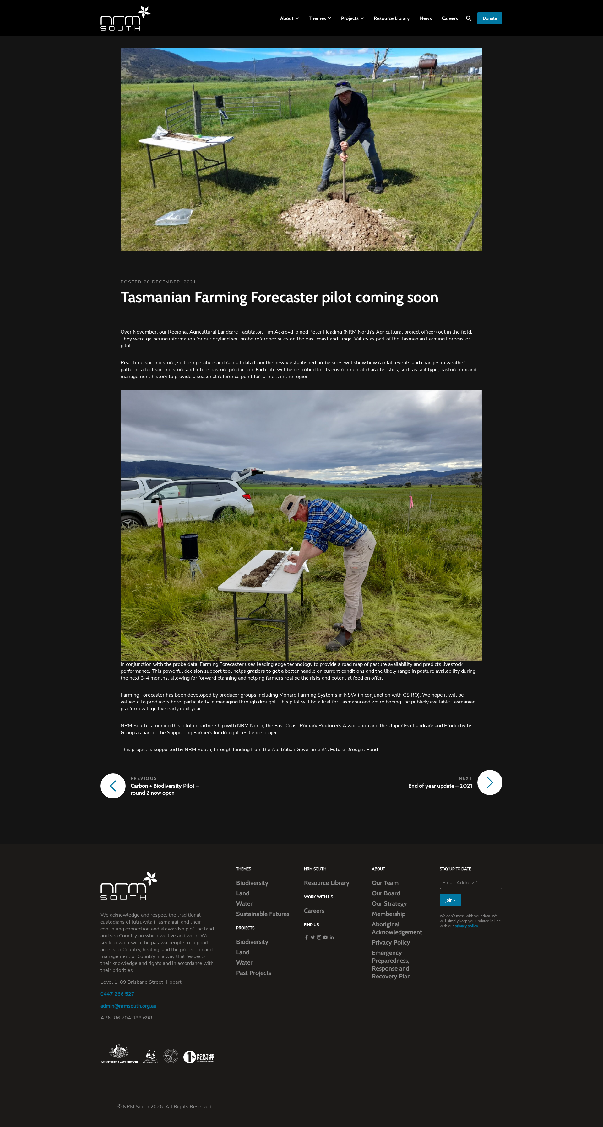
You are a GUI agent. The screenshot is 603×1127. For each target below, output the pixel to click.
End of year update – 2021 (440, 785)
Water (244, 903)
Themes (317, 18)
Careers (450, 18)
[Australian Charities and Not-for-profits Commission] (170, 1056)
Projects (350, 18)
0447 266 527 (117, 994)
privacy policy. (467, 926)
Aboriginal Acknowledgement (397, 928)
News (426, 18)
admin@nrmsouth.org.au (128, 1006)
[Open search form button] (468, 18)
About (287, 18)
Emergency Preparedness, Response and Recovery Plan (391, 964)
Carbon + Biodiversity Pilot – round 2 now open (165, 789)
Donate (490, 18)
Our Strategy (389, 903)
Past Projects (253, 973)
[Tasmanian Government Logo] (150, 1057)
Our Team (385, 883)
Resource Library (392, 18)
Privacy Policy (391, 942)
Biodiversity (252, 883)
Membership (388, 914)
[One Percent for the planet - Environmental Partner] (198, 1057)
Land (242, 893)
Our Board (386, 893)
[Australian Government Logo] (119, 1053)
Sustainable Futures (262, 914)
